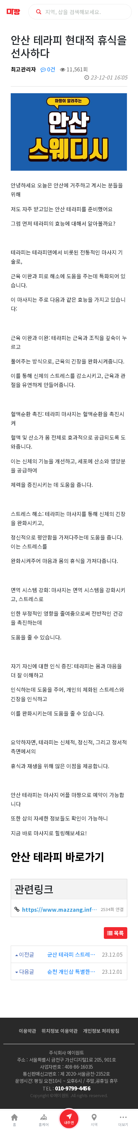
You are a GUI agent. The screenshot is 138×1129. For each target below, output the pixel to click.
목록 (118, 933)
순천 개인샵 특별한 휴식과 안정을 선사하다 (71, 971)
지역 (94, 1124)
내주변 (69, 1122)
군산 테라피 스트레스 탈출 (71, 954)
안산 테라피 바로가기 (57, 856)
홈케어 (44, 1124)
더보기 (123, 1124)
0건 (50, 69)
